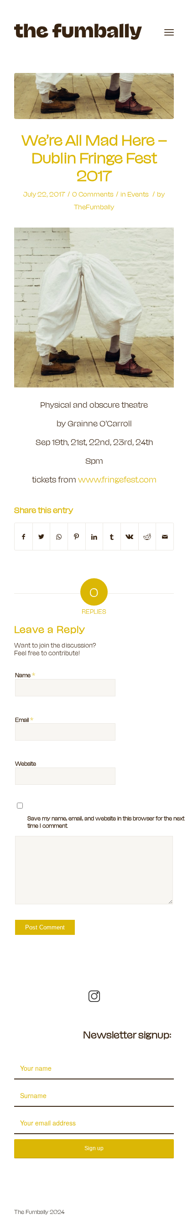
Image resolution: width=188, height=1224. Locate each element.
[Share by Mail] (164, 536)
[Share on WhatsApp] (59, 536)
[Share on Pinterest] (76, 536)
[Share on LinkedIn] (94, 536)
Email (24, 719)
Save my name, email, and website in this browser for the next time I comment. (105, 822)
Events (138, 193)
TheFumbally (94, 206)
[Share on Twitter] (41, 536)
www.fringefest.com (117, 479)
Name (25, 674)
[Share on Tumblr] (111, 536)
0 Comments (93, 193)
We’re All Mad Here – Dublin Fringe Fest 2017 (94, 157)
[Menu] (169, 32)
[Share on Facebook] (23, 536)
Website (25, 763)
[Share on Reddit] (147, 536)
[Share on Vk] (129, 536)
